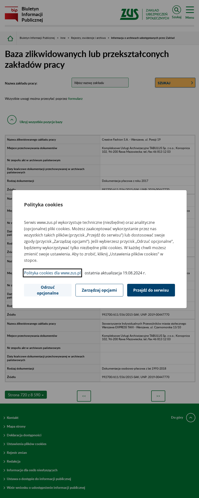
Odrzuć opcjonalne (47, 290)
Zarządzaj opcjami (99, 290)
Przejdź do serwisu (151, 290)
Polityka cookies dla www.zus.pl (52, 273)
